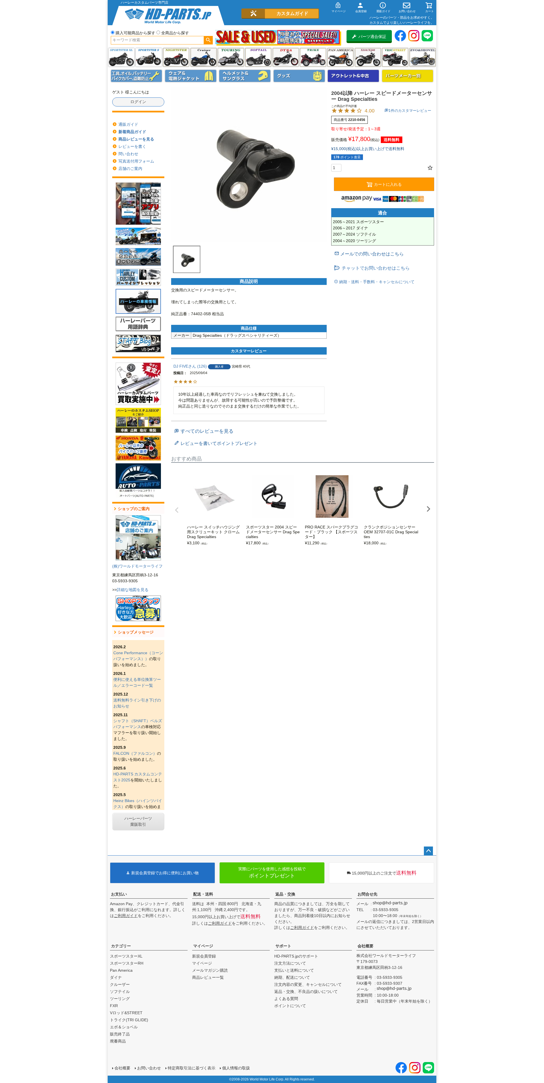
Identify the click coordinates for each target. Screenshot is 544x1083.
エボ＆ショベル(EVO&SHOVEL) (422, 57)
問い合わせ (128, 154)
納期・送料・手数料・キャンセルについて (376, 282)
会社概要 (365, 946)
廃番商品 (118, 1041)
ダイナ (286, 57)
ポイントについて (290, 1005)
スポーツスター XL (121, 57)
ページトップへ (428, 851)
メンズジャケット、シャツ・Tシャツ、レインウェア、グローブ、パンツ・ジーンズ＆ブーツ (190, 76)
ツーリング (231, 57)
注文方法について (290, 963)
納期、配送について (292, 977)
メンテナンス (136, 76)
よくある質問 (286, 998)
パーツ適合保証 (372, 36)
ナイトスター (176, 57)
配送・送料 (203, 894)
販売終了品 (120, 1034)
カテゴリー (121, 946)
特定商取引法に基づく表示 (191, 1068)
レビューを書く (132, 146)
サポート (283, 946)
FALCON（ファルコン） (135, 753)
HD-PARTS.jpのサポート (296, 956)
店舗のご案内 (130, 168)
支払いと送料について (294, 970)
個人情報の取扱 (236, 1068)
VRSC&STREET (395, 57)
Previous (176, 510)
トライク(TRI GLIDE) (313, 57)
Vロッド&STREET (126, 1012)
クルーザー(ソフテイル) (203, 57)
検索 (208, 40)
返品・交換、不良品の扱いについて (306, 991)
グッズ (299, 76)
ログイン (138, 101)
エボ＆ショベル (124, 1027)
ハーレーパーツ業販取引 (138, 821)
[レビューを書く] (216, 443)
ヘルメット (244, 76)
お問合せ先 (367, 894)
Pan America (340, 57)
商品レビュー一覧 (208, 977)
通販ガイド (128, 124)
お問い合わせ (149, 1068)
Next (428, 509)
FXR (114, 1005)
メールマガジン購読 (210, 970)
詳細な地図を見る (132, 589)
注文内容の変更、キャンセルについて (308, 984)
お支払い (119, 894)
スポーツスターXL (126, 956)
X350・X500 (368, 57)
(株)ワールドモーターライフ (137, 566)
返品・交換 (285, 894)
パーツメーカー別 (407, 76)
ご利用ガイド (126, 915)
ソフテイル (258, 57)
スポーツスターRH (126, 963)
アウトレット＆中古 (353, 76)
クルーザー (120, 984)
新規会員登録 (204, 956)
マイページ (203, 946)
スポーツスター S (149, 57)
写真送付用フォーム (136, 161)
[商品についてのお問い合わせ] (369, 254)
